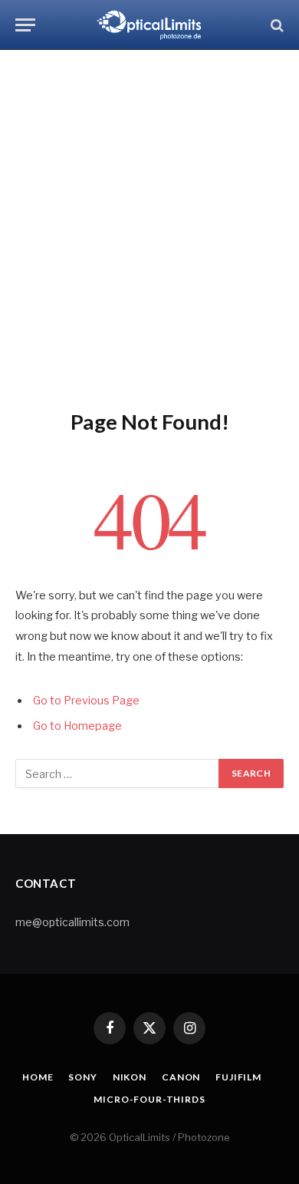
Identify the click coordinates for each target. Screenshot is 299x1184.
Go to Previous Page (86, 700)
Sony (82, 1077)
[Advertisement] (149, 226)
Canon (181, 1077)
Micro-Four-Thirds (149, 1099)
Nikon (129, 1077)
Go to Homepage (77, 726)
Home (37, 1077)
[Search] (276, 25)
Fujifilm (238, 1077)
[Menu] (25, 25)
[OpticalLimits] (149, 25)
